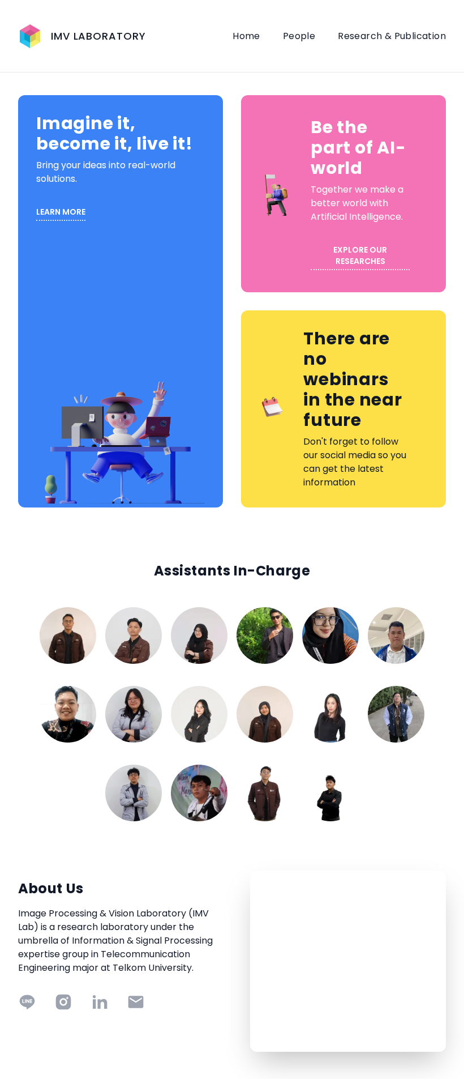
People (299, 35)
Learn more (60, 211)
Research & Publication (392, 35)
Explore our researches (360, 255)
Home (246, 35)
